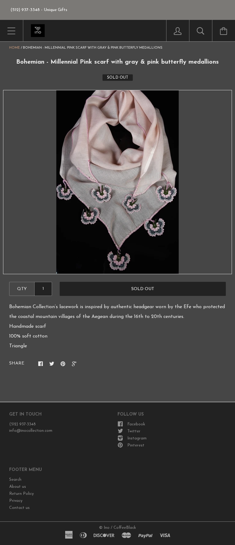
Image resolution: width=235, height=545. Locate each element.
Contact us (19, 508)
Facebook (136, 424)
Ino (107, 528)
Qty (22, 289)
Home (14, 48)
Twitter (133, 431)
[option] (117, 182)
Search (15, 480)
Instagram (137, 438)
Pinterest (135, 445)
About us (17, 487)
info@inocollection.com (30, 431)
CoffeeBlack (125, 528)
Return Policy (21, 494)
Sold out (142, 289)
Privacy (15, 501)
